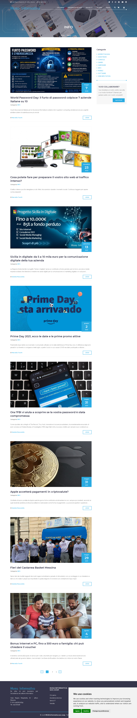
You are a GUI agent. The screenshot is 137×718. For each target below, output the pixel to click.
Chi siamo (60, 7)
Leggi (87, 117)
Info (18, 105)
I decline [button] (86, 711)
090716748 (118, 100)
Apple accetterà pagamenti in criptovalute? (39, 491)
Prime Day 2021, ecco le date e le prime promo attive (45, 336)
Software (101, 73)
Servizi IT (89, 7)
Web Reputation (103, 76)
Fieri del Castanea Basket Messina (33, 567)
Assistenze (102, 57)
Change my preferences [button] (100, 711)
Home (62, 35)
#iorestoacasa (103, 54)
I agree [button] (77, 711)
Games (100, 62)
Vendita (99, 7)
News (108, 7)
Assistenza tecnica (75, 7)
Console (101, 59)
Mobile (100, 70)
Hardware (101, 65)
